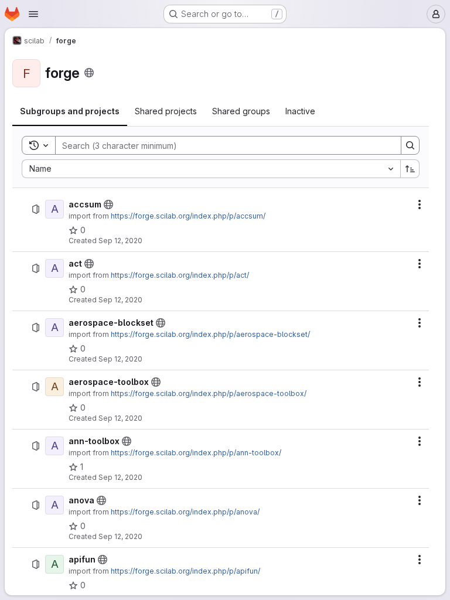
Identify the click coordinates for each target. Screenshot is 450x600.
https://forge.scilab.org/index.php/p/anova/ (185, 511)
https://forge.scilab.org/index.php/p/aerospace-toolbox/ (208, 393)
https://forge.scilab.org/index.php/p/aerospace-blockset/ (210, 334)
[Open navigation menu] (33, 14)
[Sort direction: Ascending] (410, 168)
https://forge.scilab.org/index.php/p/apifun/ (185, 571)
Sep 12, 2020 (120, 240)
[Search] (410, 145)
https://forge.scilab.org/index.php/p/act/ (180, 275)
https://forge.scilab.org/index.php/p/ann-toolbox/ (196, 452)
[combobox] (211, 168)
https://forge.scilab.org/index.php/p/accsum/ (188, 216)
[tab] (69, 111)
